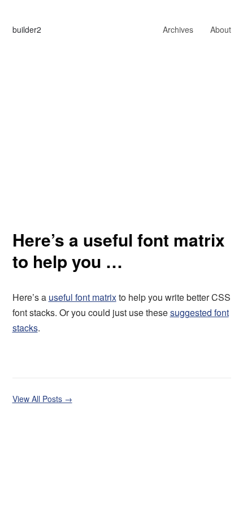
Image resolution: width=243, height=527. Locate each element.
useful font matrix (82, 297)
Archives (178, 29)
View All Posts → (42, 398)
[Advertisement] (121, 151)
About (220, 29)
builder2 (26, 29)
